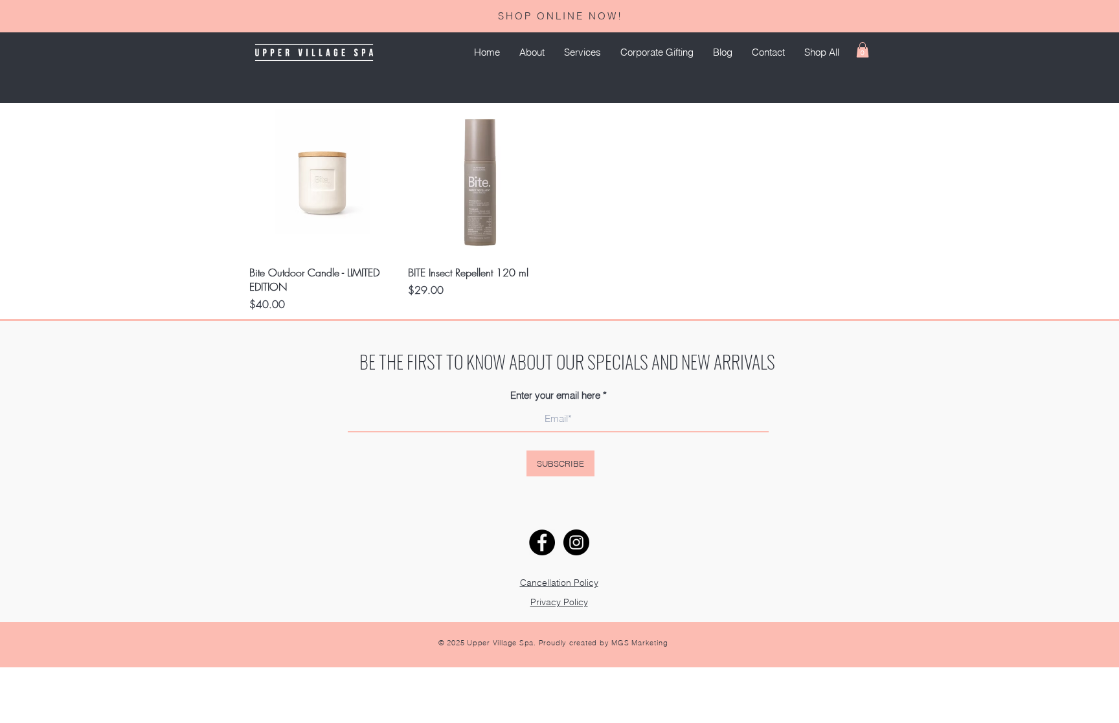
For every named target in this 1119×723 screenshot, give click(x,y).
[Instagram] (576, 542)
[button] (582, 52)
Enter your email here (555, 395)
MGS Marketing (639, 642)
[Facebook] (542, 542)
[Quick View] (322, 182)
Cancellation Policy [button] (559, 582)
